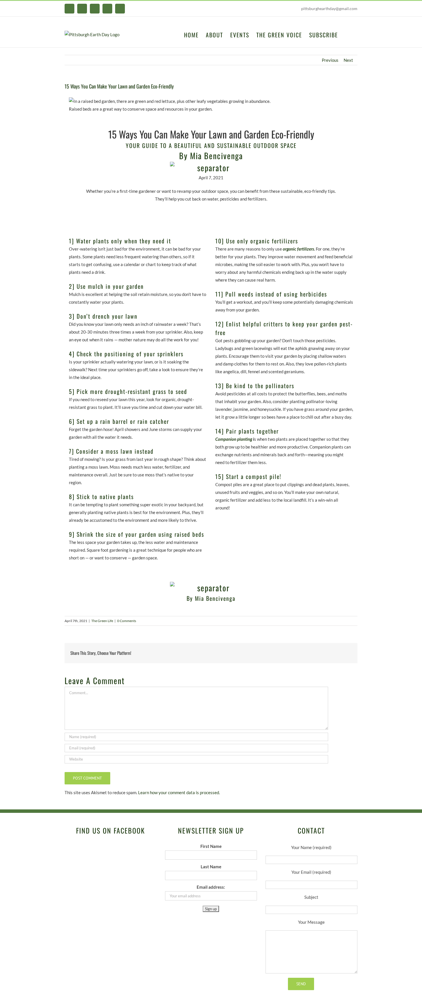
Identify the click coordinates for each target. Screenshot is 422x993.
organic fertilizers (298, 248)
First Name (211, 846)
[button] (347, 34)
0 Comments (126, 621)
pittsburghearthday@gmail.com (329, 8)
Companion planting (233, 439)
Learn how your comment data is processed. (179, 792)
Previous (330, 60)
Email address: (211, 887)
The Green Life (102, 621)
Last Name (211, 866)
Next (348, 60)
